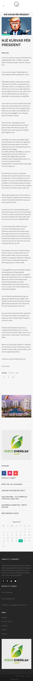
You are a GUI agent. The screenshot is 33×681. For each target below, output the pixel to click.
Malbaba (4, 634)
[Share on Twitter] (11, 373)
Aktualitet (4, 617)
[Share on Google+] (14, 373)
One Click (20, 679)
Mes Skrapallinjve (10, 513)
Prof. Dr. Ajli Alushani (12, 484)
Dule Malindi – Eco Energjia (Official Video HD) (14, 605)
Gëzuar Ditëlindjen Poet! (13, 490)
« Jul (3, 546)
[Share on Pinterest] (17, 373)
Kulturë (4, 629)
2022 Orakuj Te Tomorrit (9, 676)
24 (3, 541)
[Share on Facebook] (8, 373)
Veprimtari (5, 625)
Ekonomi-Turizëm (7, 621)
